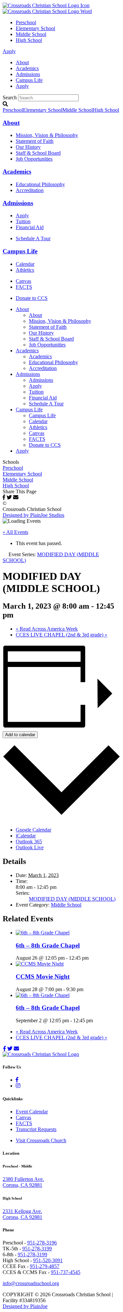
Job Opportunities (34, 159)
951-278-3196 (42, 1242)
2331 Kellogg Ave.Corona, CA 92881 (22, 1214)
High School (29, 40)
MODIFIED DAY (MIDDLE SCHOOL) (72, 899)
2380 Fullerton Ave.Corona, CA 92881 (23, 1182)
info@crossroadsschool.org (31, 1283)
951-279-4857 (44, 1266)
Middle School (31, 34)
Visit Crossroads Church (41, 1140)
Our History (28, 147)
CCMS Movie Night (43, 976)
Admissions (28, 74)
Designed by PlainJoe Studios (33, 515)
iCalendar (26, 835)
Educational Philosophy (40, 184)
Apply (9, 51)
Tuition (23, 221)
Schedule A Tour (33, 238)
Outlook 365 (29, 841)
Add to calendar (20, 734)
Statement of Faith (34, 141)
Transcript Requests (36, 1129)
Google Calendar (33, 829)
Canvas (23, 281)
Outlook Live (30, 847)
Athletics (25, 270)
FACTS (24, 287)
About (22, 62)
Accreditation (30, 190)
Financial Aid (30, 227)
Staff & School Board (38, 153)
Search (10, 97)
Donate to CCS (32, 298)
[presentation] (43, 932)
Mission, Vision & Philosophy (47, 135)
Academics (27, 68)
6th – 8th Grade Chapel (48, 945)
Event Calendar (32, 1111)
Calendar (25, 264)
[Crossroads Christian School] (47, 8)
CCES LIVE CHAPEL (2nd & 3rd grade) (61, 634)
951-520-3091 (48, 1260)
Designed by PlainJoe (25, 1306)
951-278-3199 (37, 1248)
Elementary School (35, 28)
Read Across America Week (47, 629)
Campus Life (29, 80)
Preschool (26, 22)
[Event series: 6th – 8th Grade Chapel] (92, 958)
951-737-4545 (65, 1272)
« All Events (15, 532)
